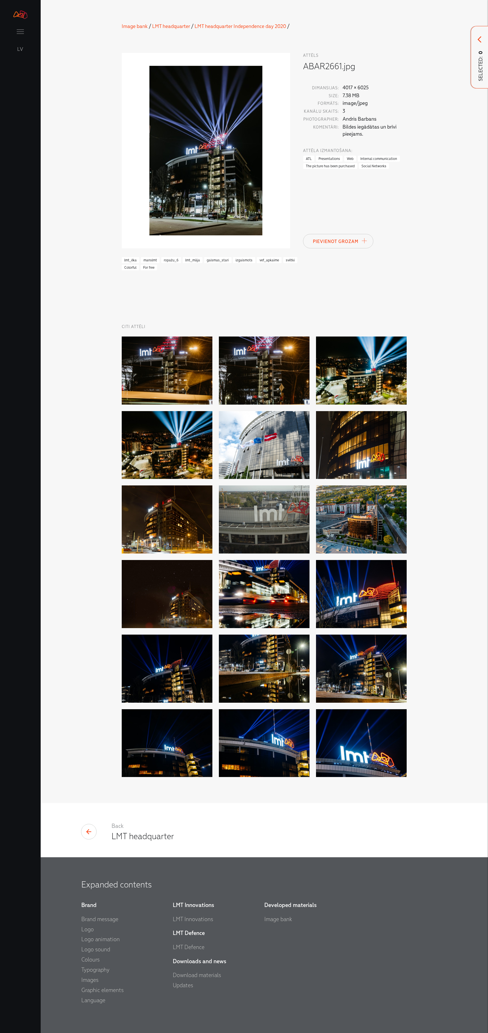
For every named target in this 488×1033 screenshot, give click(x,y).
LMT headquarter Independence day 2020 (240, 26)
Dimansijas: (325, 88)
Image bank (135, 26)
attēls (311, 55)
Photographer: (321, 119)
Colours (90, 959)
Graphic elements (102, 990)
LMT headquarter (171, 26)
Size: (334, 96)
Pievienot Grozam (335, 241)
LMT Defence (188, 947)
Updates (183, 985)
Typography (95, 969)
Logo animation (100, 939)
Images (90, 980)
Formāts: (328, 103)
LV (20, 49)
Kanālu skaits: (321, 111)
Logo (87, 929)
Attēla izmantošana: (327, 150)
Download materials (197, 975)
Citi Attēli (133, 326)
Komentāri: (326, 127)
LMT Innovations (193, 919)
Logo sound (95, 949)
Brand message (99, 919)
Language (93, 1000)
